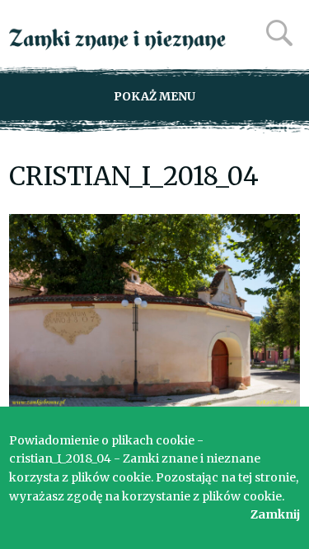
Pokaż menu (154, 96)
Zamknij (275, 514)
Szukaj (279, 33)
